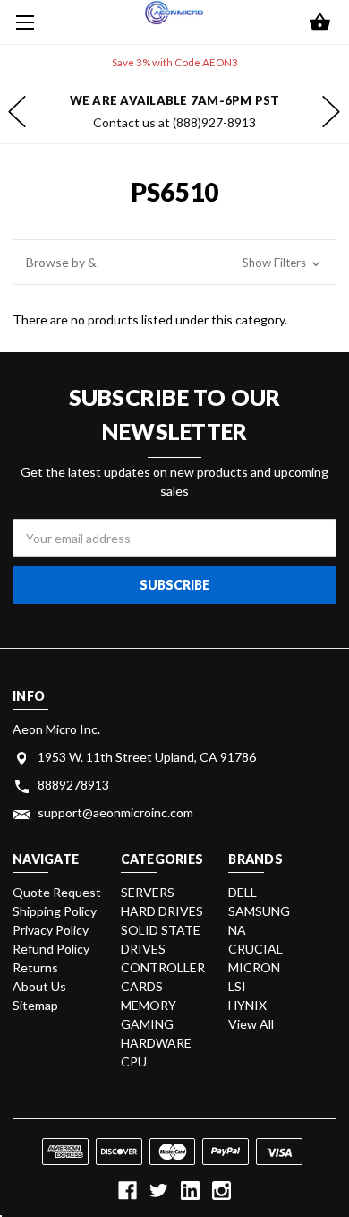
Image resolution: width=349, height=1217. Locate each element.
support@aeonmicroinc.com (115, 812)
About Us (39, 986)
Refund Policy (51, 948)
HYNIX (247, 1005)
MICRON (254, 967)
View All (251, 1023)
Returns (35, 967)
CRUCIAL (255, 948)
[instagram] (221, 1190)
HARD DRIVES (162, 911)
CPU (134, 1061)
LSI (237, 986)
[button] (174, 262)
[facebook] (127, 1190)
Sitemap (35, 1005)
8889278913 (73, 784)
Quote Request (57, 892)
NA (237, 929)
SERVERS (147, 892)
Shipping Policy (55, 911)
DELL (242, 892)
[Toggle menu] (22, 22)
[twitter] (158, 1190)
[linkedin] (190, 1190)
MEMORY (148, 1005)
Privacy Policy (51, 929)
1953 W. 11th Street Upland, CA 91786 (147, 756)
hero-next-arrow (331, 112)
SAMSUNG (259, 911)
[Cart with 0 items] (320, 23)
